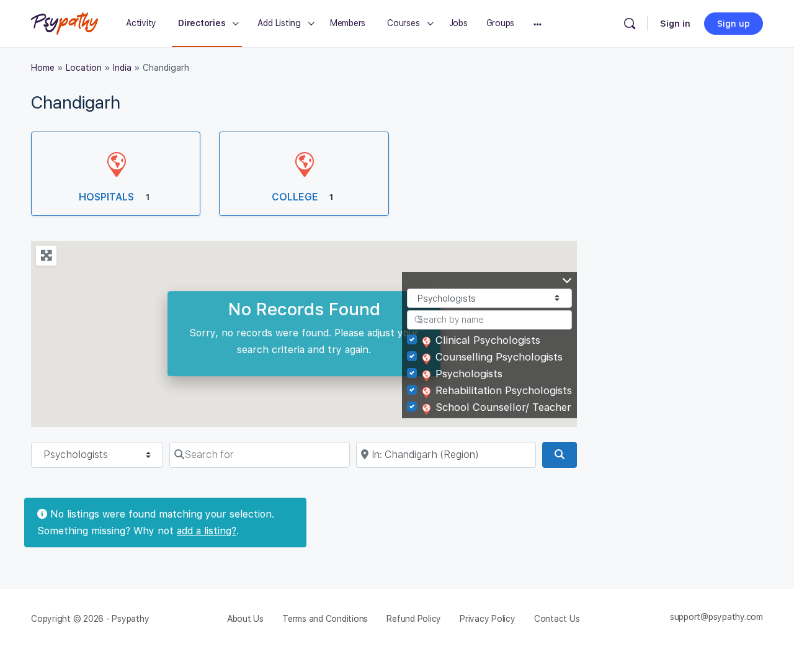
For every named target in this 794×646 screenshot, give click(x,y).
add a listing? (206, 531)
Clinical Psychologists (487, 340)
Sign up (733, 24)
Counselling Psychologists (499, 357)
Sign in (675, 24)
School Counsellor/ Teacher (503, 407)
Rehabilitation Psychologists (503, 390)
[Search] (629, 23)
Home (43, 68)
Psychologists (468, 373)
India (122, 68)
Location (84, 68)
